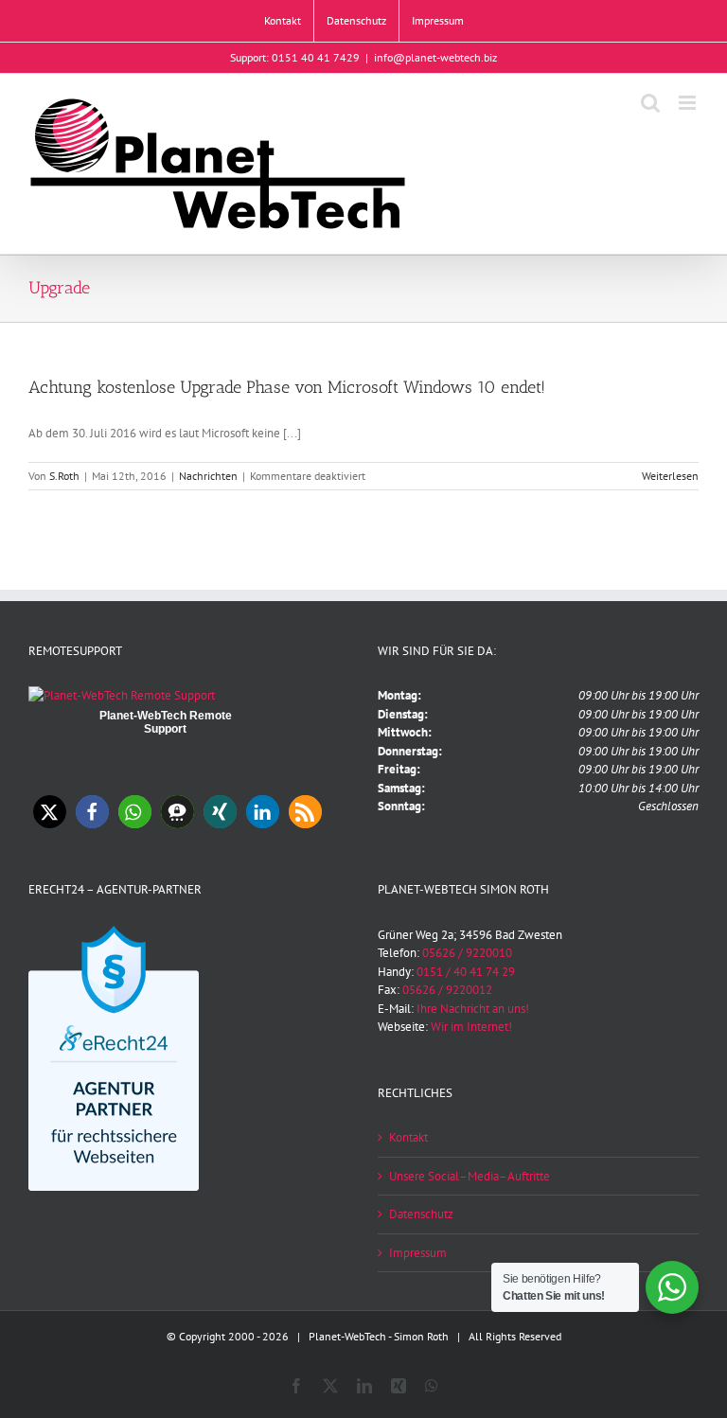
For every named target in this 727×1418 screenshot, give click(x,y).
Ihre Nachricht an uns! (473, 1009)
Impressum (418, 1253)
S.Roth (64, 476)
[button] (49, 811)
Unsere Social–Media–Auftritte (469, 1176)
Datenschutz (421, 1214)
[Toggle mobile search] (650, 103)
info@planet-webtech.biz (435, 57)
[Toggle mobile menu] (689, 103)
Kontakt (408, 1137)
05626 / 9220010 (467, 953)
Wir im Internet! (471, 1027)
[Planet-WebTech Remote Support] (121, 695)
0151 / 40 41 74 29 (466, 972)
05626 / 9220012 (447, 990)
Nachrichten (208, 476)
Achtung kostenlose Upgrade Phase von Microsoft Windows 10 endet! (286, 387)
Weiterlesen (670, 476)
